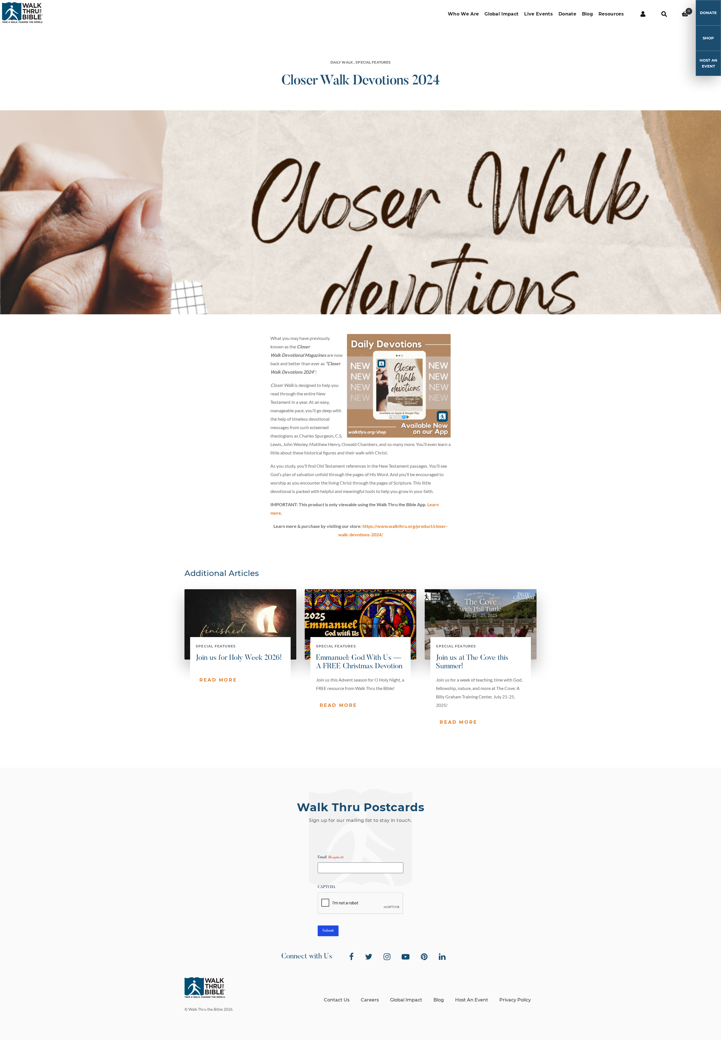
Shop (708, 38)
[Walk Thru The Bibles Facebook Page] (351, 957)
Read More (218, 680)
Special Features (373, 62)
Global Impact (501, 14)
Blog (587, 14)
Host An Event (708, 63)
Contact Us (337, 1000)
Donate (567, 14)
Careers (370, 1000)
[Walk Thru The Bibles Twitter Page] (368, 957)
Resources (611, 14)
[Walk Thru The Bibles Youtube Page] (406, 957)
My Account (642, 14)
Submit (328, 931)
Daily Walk (341, 62)
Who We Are (463, 14)
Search (664, 14)
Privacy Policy (515, 1000)
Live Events (538, 14)
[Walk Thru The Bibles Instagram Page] (387, 957)
